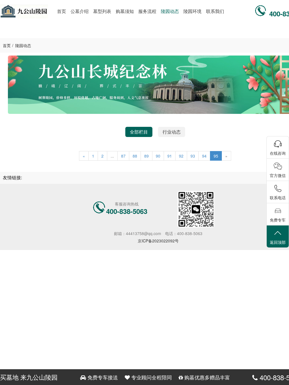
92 (181, 156)
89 (146, 156)
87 (123, 156)
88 (135, 156)
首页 (7, 45)
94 (204, 156)
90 (158, 156)
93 (193, 156)
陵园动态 (23, 45)
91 (169, 156)
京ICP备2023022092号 (158, 241)
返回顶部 (278, 242)
